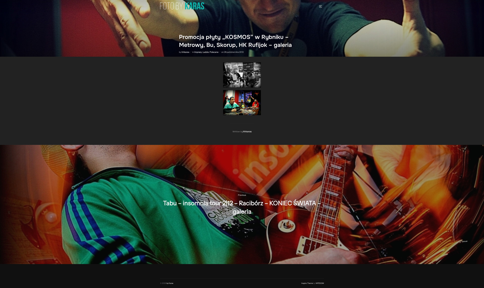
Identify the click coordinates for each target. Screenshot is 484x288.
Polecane (214, 52)
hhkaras (185, 52)
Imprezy (198, 52)
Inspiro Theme (307, 283)
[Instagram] (168, 270)
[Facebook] (163, 270)
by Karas (170, 283)
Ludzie (206, 52)
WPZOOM (320, 283)
